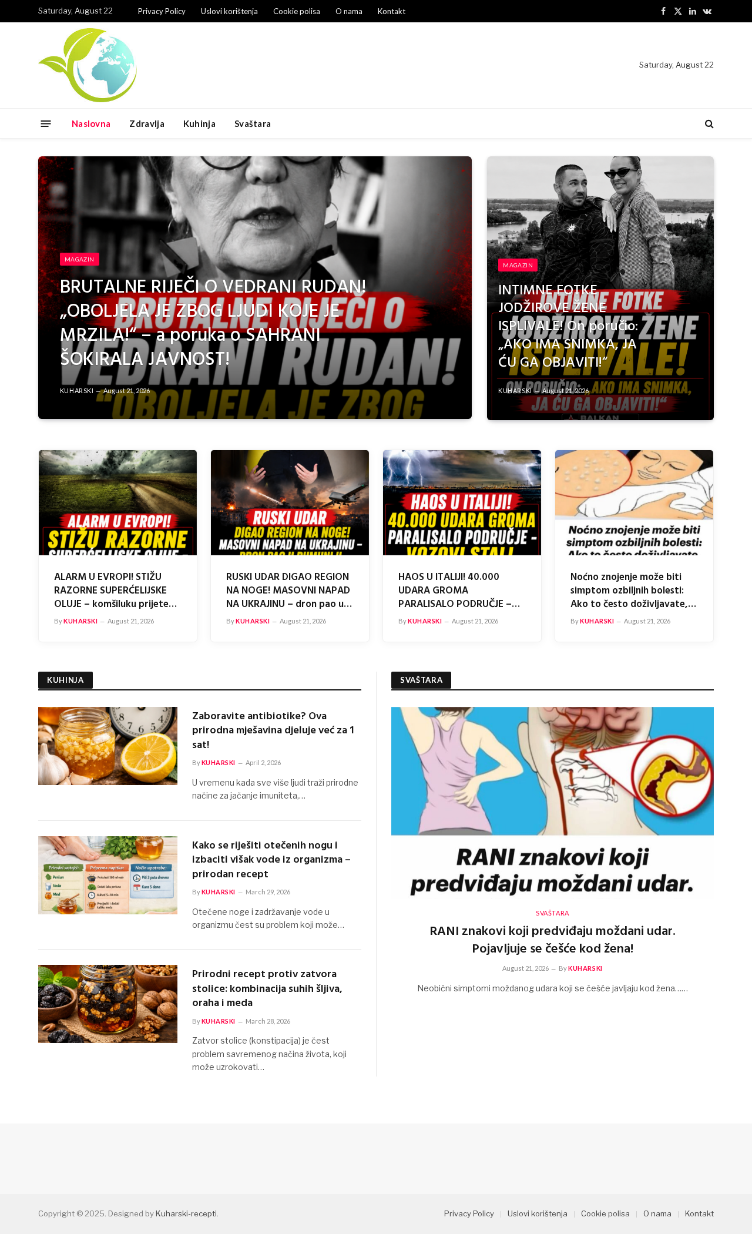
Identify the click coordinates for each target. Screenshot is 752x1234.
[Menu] (46, 123)
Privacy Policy (162, 11)
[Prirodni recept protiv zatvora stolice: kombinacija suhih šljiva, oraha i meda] (107, 1004)
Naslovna (91, 123)
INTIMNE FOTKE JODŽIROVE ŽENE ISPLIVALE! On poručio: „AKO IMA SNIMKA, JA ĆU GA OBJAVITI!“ (568, 327)
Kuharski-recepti (186, 1213)
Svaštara (252, 123)
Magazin (80, 259)
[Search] (708, 123)
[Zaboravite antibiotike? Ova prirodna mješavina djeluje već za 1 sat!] (107, 746)
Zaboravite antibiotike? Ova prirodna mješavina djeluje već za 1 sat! (273, 731)
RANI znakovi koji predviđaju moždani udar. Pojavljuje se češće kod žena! (552, 940)
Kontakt (391, 11)
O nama (348, 11)
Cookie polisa (296, 11)
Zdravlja (146, 123)
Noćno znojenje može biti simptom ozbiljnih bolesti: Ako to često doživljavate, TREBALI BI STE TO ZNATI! (629, 591)
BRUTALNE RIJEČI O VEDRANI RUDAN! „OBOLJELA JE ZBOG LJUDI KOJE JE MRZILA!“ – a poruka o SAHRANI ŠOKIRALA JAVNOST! (213, 324)
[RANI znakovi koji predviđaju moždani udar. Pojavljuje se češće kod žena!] (552, 803)
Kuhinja (199, 123)
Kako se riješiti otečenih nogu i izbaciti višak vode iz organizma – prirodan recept (271, 860)
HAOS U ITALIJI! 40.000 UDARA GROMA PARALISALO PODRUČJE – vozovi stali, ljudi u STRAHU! (459, 591)
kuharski (76, 390)
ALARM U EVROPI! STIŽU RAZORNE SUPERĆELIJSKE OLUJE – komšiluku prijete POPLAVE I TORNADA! (111, 591)
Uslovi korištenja (229, 11)
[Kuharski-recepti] (87, 65)
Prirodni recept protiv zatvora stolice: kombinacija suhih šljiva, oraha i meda (267, 989)
